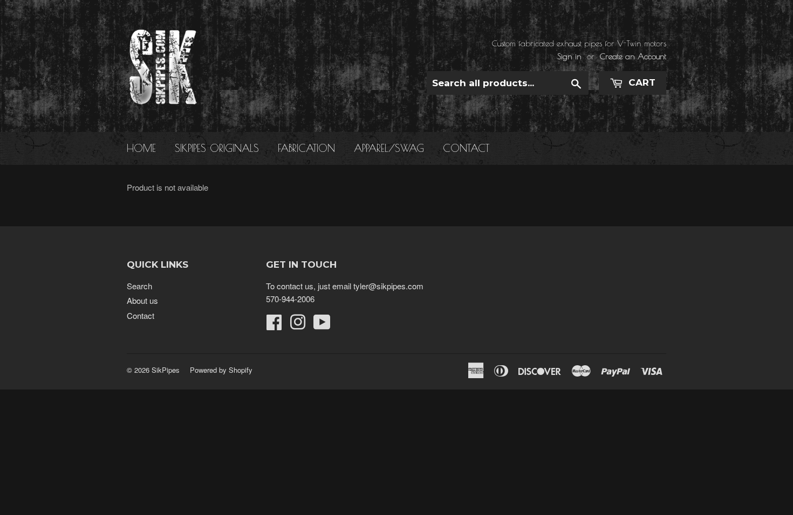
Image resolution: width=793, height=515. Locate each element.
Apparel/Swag (389, 148)
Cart (640, 82)
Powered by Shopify (221, 370)
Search (139, 285)
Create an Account (633, 56)
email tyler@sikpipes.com (377, 285)
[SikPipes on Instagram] (298, 325)
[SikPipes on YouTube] (322, 325)
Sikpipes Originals (217, 148)
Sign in (569, 56)
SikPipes (166, 370)
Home (141, 148)
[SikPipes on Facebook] (274, 325)
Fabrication (306, 148)
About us (142, 300)
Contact (466, 148)
